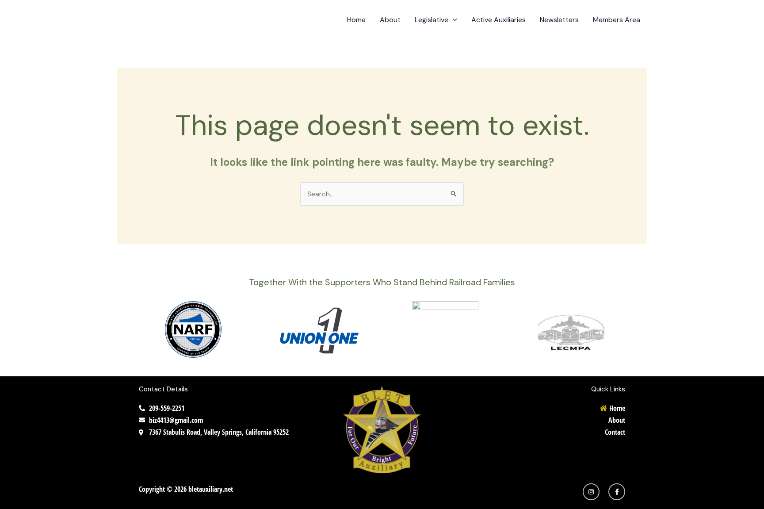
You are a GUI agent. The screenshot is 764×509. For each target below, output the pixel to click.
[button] (452, 19)
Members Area (616, 19)
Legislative (431, 19)
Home (356, 19)
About (390, 19)
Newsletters (559, 19)
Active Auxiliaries (498, 19)
